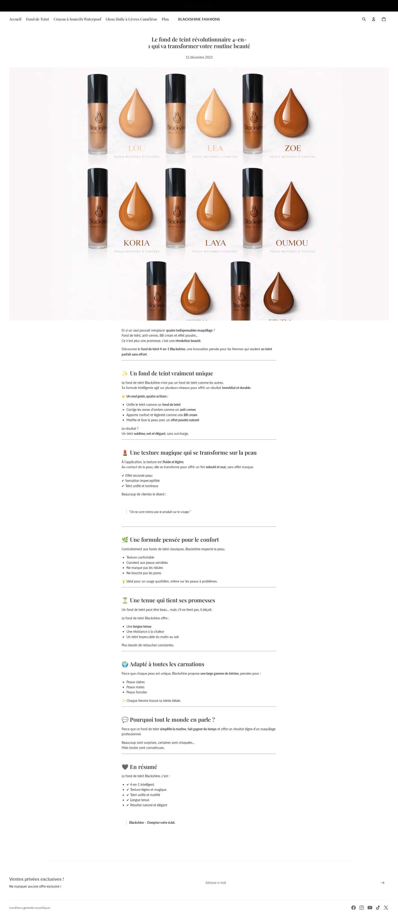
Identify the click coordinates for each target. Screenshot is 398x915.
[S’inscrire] (382, 882)
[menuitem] (165, 19)
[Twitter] (386, 907)
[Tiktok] (378, 907)
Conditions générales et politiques (29, 907)
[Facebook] (353, 907)
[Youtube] (370, 907)
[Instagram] (361, 907)
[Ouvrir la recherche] (364, 19)
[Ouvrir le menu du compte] (374, 19)
